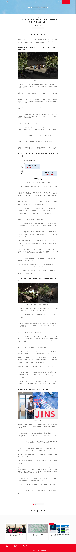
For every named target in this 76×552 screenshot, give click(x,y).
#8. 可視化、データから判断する (38, 507)
